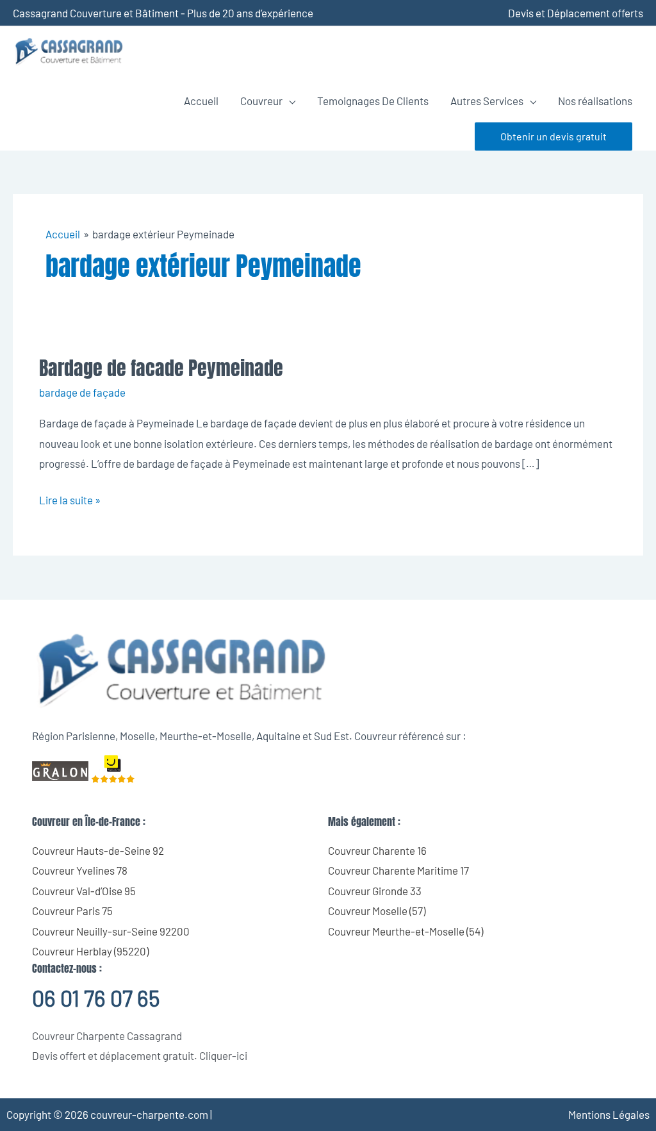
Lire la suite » (70, 498)
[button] (553, 136)
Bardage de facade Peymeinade (161, 368)
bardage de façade (82, 392)
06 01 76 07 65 (96, 998)
